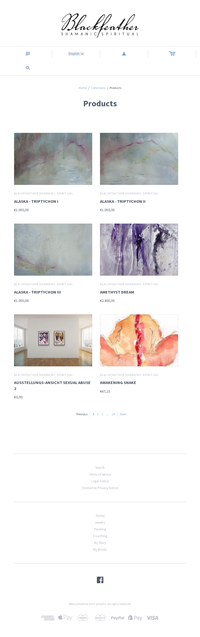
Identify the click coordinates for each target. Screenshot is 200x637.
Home (83, 88)
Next (123, 414)
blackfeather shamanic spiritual (43, 193)
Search (100, 467)
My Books (100, 549)
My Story (100, 543)
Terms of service (100, 474)
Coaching (100, 536)
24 (113, 414)
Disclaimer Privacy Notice (100, 488)
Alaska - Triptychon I (36, 201)
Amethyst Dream (117, 292)
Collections (98, 88)
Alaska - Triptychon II (123, 201)
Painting (100, 529)
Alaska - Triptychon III (37, 292)
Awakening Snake (118, 382)
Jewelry (100, 522)
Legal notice (100, 481)
